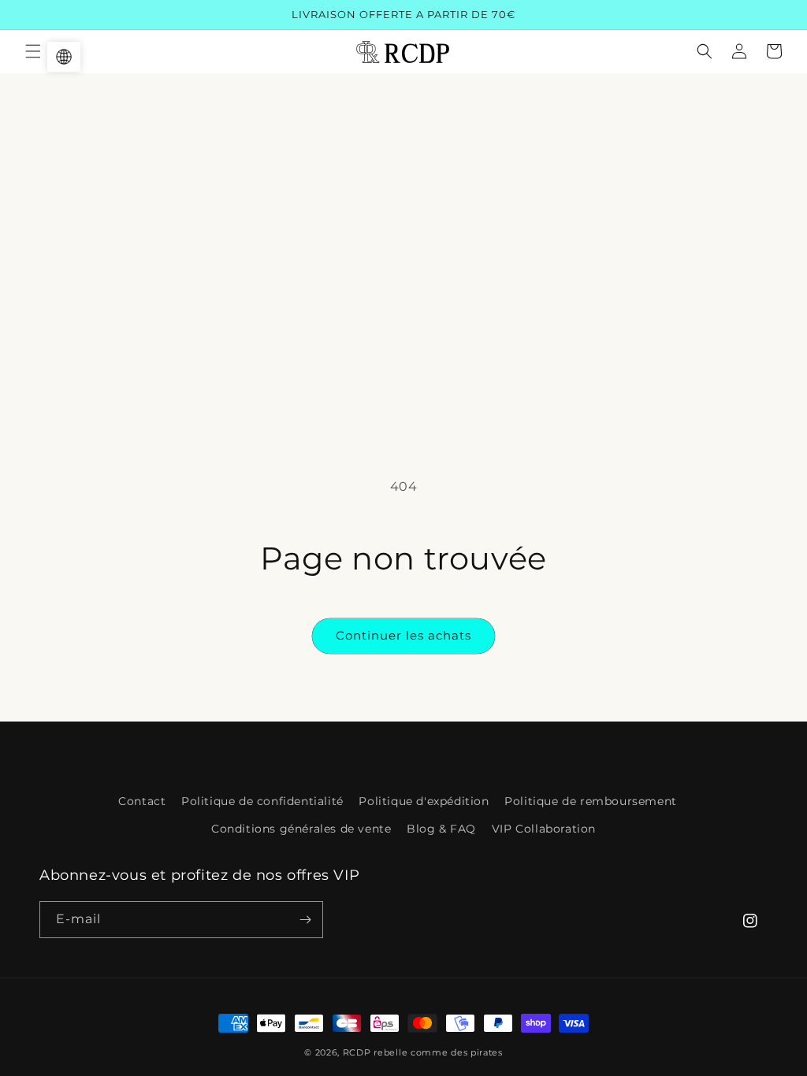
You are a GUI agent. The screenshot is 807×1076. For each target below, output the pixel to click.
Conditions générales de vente (301, 829)
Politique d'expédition (424, 801)
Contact (141, 801)
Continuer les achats (403, 635)
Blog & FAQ (441, 829)
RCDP (357, 1052)
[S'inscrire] (305, 919)
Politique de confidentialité (262, 801)
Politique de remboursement (590, 801)
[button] (33, 51)
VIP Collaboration (544, 829)
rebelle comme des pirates (438, 1052)
